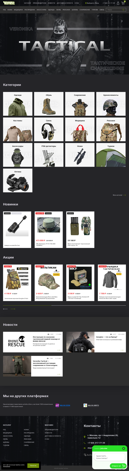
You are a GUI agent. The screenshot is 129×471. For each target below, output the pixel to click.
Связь (102, 10)
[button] (13, 309)
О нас (77, 3)
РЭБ (4, 10)
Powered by (97, 448)
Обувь (58, 10)
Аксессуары (41, 10)
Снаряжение (85, 10)
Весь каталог (117, 195)
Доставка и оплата (65, 3)
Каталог (27, 3)
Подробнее (6, 466)
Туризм (95, 10)
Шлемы (75, 10)
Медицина (18, 10)
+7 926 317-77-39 (96, 443)
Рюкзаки (66, 10)
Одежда (51, 10)
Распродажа (30, 10)
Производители (39, 3)
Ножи (9, 10)
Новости (51, 3)
